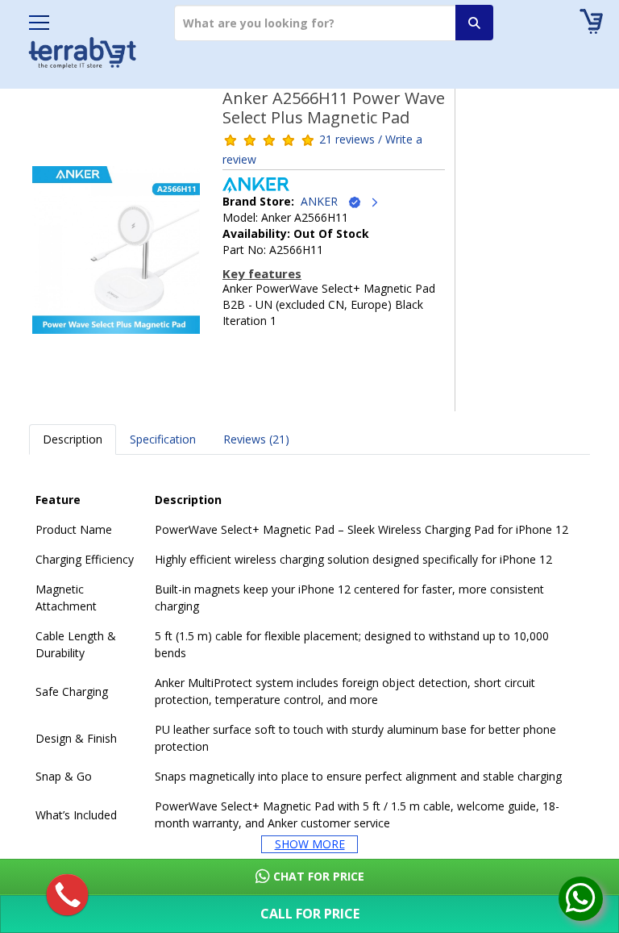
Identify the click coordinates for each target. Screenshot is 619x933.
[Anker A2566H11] (116, 255)
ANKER (324, 201)
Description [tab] (72, 439)
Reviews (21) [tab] (256, 439)
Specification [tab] (163, 439)
